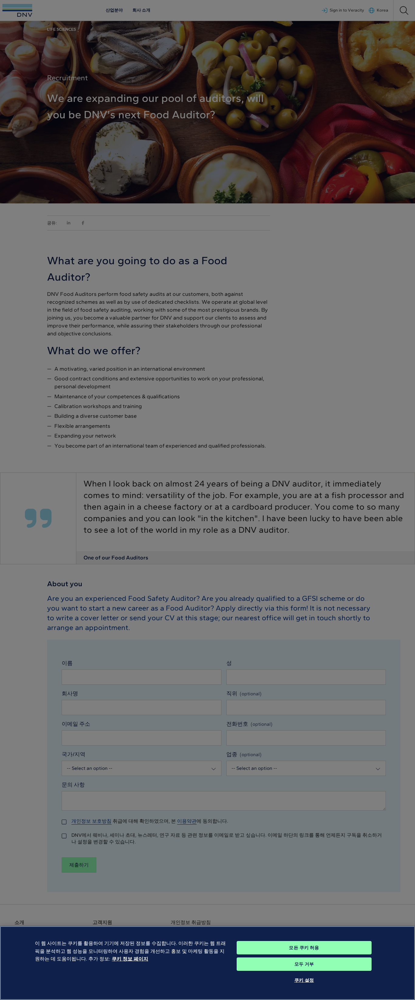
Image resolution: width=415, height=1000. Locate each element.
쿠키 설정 (304, 980)
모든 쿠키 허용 (304, 947)
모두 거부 (304, 964)
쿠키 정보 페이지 (130, 959)
